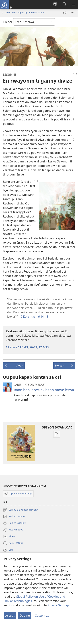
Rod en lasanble (14, 523)
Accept (10, 616)
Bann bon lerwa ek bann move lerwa (44, 389)
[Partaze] (64, 12)
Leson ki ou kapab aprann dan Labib (24, 12)
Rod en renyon (14, 517)
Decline (25, 616)
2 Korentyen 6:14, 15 (34, 317)
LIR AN (7, 22)
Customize (42, 616)
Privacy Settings (58, 605)
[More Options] (72, 12)
